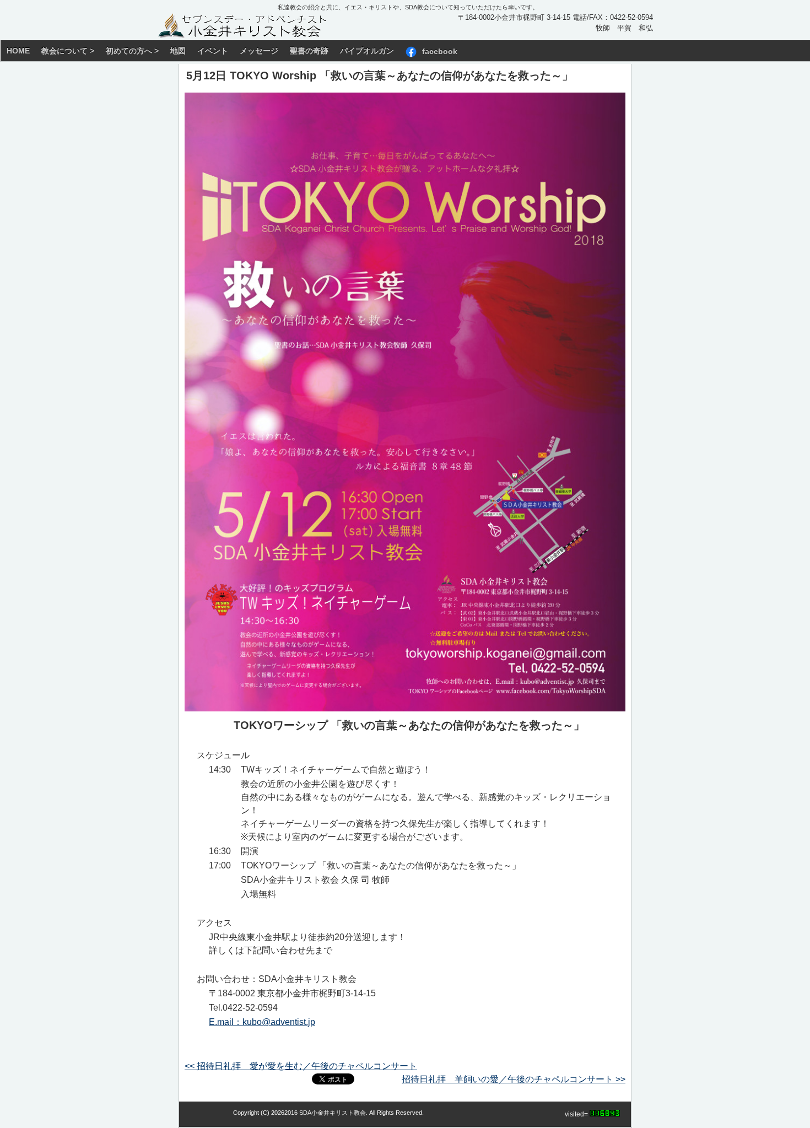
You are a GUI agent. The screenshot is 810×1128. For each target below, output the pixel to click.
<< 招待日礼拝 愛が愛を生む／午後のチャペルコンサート (301, 1066)
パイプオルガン (367, 50)
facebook (439, 50)
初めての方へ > (132, 50)
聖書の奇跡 (309, 50)
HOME (18, 50)
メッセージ (259, 50)
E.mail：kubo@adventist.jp (262, 1022)
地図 (178, 50)
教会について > (67, 50)
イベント (212, 50)
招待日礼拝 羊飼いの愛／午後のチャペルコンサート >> (513, 1079)
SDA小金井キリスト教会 (332, 1112)
